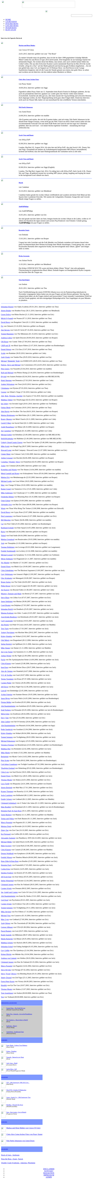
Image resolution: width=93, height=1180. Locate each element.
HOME (8, 20)
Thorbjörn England (8, 768)
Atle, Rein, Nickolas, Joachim (11, 396)
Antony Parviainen (7, 632)
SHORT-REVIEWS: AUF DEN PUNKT (9, 1002)
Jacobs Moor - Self (11, 1069)
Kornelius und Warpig (9, 470)
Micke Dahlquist (7, 559)
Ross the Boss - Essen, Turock (12, 1159)
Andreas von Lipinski (8, 958)
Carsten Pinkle (6, 683)
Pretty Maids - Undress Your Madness (16, 1045)
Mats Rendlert (6, 807)
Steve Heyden (6, 970)
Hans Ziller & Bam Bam (9, 861)
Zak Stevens (5, 330)
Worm (3, 508)
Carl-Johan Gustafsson (9, 764)
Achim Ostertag (6, 694)
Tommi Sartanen (7, 737)
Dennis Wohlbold (7, 853)
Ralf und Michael (7, 373)
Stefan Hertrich (6, 644)
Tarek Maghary (6, 815)
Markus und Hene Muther (27, 45)
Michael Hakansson (8, 741)
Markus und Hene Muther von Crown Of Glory (23, 1128)
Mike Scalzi (5, 446)
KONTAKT (48, 1171)
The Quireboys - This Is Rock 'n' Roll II (17, 1020)
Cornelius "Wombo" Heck (10, 462)
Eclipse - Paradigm (11, 1051)
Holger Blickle (6, 954)
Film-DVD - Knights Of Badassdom (16, 1090)
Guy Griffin (5, 950)
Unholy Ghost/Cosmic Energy (12, 442)
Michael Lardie (6, 481)
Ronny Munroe (6, 419)
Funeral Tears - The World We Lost (15, 1008)
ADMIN (49, 1177)
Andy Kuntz (5, 357)
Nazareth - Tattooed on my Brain (15, 1057)
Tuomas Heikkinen (8, 547)
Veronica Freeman (7, 745)
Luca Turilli (5, 784)
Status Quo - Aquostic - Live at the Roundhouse (19, 1014)
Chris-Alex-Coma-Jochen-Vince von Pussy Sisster (24, 1134)
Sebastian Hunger (7, 307)
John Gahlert (5, 722)
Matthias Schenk (7, 943)
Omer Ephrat (5, 501)
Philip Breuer (5, 586)
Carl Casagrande (7, 621)
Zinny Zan (5, 830)
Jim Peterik (5, 625)
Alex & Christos (7, 671)
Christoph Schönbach (8, 803)
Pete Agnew (5, 369)
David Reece (5, 322)
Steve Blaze (5, 598)
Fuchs (3, 660)
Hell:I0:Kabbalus (7, 439)
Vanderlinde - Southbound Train (15, 1032)
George (3, 392)
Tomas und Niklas (7, 819)
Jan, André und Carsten (9, 892)
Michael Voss (6, 916)
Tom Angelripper (24, 280)
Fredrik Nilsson (6, 857)
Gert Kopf (4, 900)
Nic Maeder (5, 563)
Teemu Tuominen (7, 679)
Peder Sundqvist (7, 729)
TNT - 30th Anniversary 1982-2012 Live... (17, 1082)
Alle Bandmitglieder (8, 706)
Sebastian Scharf (7, 947)
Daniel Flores (6, 567)
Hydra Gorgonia (24, 256)
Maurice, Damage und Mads (11, 594)
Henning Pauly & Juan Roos (11, 811)
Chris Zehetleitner (7, 570)
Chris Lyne (5, 772)
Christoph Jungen (7, 885)
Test (2, 997)
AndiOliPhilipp (23, 206)
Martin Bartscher (7, 939)
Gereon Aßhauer (7, 927)
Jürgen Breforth (6, 788)
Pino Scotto (5, 760)
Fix (2, 326)
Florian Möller (6, 702)
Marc (3, 485)
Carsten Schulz (6, 888)
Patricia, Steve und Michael (11, 365)
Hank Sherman (6, 380)
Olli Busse (4, 342)
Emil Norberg (6, 710)
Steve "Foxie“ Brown (8, 974)
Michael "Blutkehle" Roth (10, 361)
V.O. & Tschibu (6, 675)
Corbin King (5, 869)
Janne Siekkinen (7, 601)
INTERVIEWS (11, 28)
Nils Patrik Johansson (26, 107)
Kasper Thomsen (7, 791)
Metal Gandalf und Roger (10, 473)
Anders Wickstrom (7, 384)
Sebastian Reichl (7, 609)
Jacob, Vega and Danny (26, 159)
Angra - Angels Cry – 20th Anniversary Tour (18, 1097)
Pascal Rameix (6, 931)
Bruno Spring (6, 582)
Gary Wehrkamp (7, 574)
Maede (21, 183)
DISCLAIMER (48, 1169)
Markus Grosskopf (7, 539)
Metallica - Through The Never (14, 1105)
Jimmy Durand (6, 978)
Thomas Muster (6, 780)
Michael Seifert (6, 435)
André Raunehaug (7, 427)
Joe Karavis (5, 590)
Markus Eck (5, 477)
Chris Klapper (6, 663)
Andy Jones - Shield (11, 1063)
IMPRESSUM (49, 1175)
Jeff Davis (4, 687)
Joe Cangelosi (6, 431)
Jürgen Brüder (6, 311)
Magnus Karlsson (7, 613)
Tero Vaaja (5, 629)
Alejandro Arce (6, 504)
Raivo (3, 532)
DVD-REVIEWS (11, 24)
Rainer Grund (6, 489)
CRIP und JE (5, 345)
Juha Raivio (5, 411)
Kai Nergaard (6, 834)
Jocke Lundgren (6, 795)
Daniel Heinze (6, 349)
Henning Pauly (6, 865)
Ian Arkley (5, 404)
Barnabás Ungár (24, 230)
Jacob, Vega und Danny (26, 135)
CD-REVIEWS (11, 22)
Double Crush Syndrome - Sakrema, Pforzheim (18, 1163)
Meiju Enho (5, 714)
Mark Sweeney (6, 846)
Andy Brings (5, 923)
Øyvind (3, 377)
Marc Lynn (5, 919)
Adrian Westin (6, 656)
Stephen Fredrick (7, 873)
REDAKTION (48, 1173)
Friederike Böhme (7, 497)
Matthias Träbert (7, 400)
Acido (3, 353)
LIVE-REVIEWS (11, 26)
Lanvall (3, 691)
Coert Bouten (6, 605)
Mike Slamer (5, 648)
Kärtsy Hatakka (6, 636)
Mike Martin (5, 753)
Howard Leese (6, 450)
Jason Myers (5, 698)
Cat (2, 524)
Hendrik (4, 985)
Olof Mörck (5, 640)
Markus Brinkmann (8, 415)
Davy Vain (5, 718)
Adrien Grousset (7, 458)
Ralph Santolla (6, 935)
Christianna (5, 388)
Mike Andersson (7, 493)
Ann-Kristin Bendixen (9, 617)
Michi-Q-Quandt (7, 318)
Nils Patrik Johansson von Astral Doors (20, 1141)
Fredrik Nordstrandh (8, 551)
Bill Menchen (6, 520)
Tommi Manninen (7, 334)
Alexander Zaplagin (8, 838)
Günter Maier (6, 454)
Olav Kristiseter (6, 578)
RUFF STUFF (10, 30)
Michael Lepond (7, 555)
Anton (3, 466)
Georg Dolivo (6, 314)
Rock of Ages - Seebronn (10, 1155)
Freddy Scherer (6, 799)
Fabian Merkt (6, 408)
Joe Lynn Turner (7, 652)
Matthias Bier (6, 749)
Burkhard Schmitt (7, 528)
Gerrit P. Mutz (6, 423)
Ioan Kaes (4, 667)
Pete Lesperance (7, 516)
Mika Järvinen (6, 912)
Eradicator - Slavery (11, 1026)
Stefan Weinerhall (7, 881)
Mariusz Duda (6, 826)
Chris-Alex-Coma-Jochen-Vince (29, 79)
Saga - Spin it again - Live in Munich (16, 1112)
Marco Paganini (6, 822)
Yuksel (3, 536)
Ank (2, 543)
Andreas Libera (6, 338)
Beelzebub (5, 757)
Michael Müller (6, 842)
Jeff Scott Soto (6, 877)
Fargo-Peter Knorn (7, 981)
